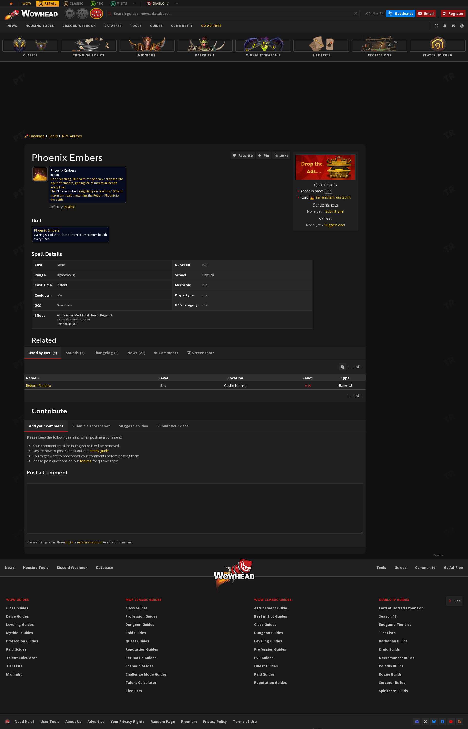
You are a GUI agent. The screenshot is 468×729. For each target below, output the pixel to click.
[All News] (11, 4)
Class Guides (17, 608)
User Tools (49, 721)
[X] (425, 721)
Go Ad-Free (211, 26)
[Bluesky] (434, 721)
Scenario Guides (140, 666)
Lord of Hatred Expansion (401, 608)
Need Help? (24, 721)
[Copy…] (342, 366)
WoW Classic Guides (273, 599)
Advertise (96, 721)
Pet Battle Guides (141, 657)
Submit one (334, 211)
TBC (100, 3)
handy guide (99, 451)
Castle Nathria (235, 385)
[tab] (42, 353)
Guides (156, 26)
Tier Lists (14, 666)
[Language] (462, 26)
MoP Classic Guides (143, 599)
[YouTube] (451, 721)
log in (69, 542)
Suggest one (334, 225)
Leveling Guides (20, 624)
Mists (122, 3)
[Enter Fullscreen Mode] (436, 26)
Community (182, 26)
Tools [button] (136, 26)
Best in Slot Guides (270, 616)
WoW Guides (17, 599)
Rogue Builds (390, 674)
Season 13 (388, 616)
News (12, 26)
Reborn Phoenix (38, 385)
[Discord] (416, 721)
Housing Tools (35, 567)
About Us (73, 721)
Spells (53, 136)
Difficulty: (56, 206)
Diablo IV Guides (394, 599)
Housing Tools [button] (40, 26)
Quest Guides (137, 641)
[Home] (32, 13)
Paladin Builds (391, 666)
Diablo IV (161, 3)
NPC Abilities (72, 136)
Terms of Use (245, 721)
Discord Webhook (79, 26)
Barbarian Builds (393, 641)
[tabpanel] (195, 381)
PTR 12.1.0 (82, 13)
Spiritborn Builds (393, 691)
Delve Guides (17, 616)
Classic (76, 3)
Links (283, 155)
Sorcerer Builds (392, 682)
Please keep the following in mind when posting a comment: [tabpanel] (83, 489)
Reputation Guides (142, 649)
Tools (381, 567)
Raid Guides (16, 649)
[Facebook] (442, 721)
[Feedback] (453, 26)
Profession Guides (22, 641)
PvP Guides (263, 657)
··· (135, 3)
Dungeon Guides (140, 624)
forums (85, 461)
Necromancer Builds (396, 657)
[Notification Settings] (444, 26)
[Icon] (40, 174)
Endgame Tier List (395, 624)
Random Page (163, 721)
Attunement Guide (270, 608)
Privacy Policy (215, 721)
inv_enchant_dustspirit (333, 197)
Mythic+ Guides (19, 632)
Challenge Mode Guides (146, 674)
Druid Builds (389, 649)
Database (113, 26)
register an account (89, 542)
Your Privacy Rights (128, 721)
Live (69, 13)
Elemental (345, 385)
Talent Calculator (21, 657)
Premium (189, 721)
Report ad (438, 555)
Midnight (14, 674)
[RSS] (459, 721)
